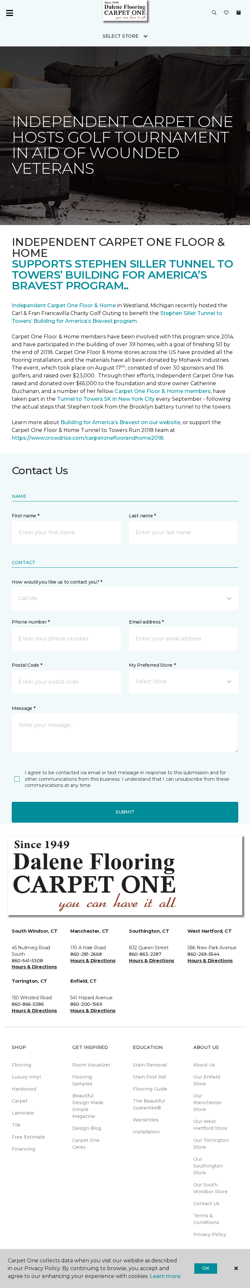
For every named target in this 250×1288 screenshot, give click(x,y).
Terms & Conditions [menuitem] (206, 1219)
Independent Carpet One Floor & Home (64, 305)
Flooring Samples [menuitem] (82, 1080)
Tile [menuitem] (16, 1125)
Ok (205, 1268)
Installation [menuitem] (146, 1132)
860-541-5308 (27, 961)
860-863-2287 (145, 954)
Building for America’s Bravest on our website (120, 422)
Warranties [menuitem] (146, 1120)
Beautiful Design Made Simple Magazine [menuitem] (88, 1106)
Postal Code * (27, 665)
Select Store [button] (121, 36)
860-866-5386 (28, 1004)
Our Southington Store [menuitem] (208, 1166)
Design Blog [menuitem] (86, 1128)
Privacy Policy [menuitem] (209, 1234)
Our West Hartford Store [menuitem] (210, 1124)
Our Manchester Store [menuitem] (207, 1102)
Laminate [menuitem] (23, 1113)
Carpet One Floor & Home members (163, 391)
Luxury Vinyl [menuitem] (26, 1077)
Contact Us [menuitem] (206, 1203)
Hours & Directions (34, 967)
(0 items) (238, 12)
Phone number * (31, 622)
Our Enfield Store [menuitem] (206, 1080)
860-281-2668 (86, 954)
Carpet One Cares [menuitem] (86, 1143)
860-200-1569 (86, 1004)
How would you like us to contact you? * (57, 582)
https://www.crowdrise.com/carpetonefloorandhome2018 (87, 438)
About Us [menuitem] (204, 1065)
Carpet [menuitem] (20, 1101)
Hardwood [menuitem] (24, 1089)
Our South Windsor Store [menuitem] (210, 1188)
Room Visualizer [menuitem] (91, 1065)
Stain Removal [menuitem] (150, 1065)
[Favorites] (226, 13)
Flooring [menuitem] (21, 1065)
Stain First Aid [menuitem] (149, 1077)
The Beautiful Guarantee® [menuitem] (149, 1104)
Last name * (142, 515)
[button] (214, 13)
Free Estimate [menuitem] (28, 1137)
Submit (125, 812)
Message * (23, 708)
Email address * (146, 622)
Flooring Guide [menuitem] (150, 1089)
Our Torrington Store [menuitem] (211, 1143)
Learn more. (165, 1276)
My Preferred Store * (152, 665)
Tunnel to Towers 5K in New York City (106, 399)
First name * (25, 515)
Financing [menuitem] (23, 1149)
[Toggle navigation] (9, 13)
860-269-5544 (203, 954)
